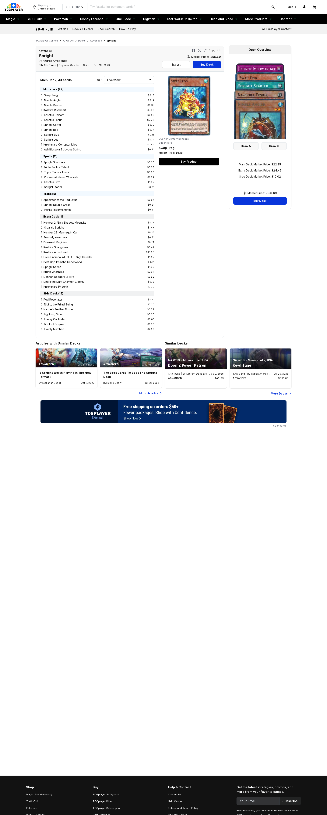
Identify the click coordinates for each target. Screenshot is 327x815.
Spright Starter (53, 187)
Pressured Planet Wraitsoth (61, 177)
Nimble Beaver (53, 105)
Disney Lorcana (92, 19)
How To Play (127, 29)
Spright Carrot (52, 124)
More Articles (148, 393)
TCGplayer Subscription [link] (107, 808)
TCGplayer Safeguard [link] (106, 794)
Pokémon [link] (31, 808)
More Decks (279, 393)
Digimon (149, 19)
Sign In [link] (291, 6)
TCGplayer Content (47, 40)
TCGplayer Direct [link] (103, 801)
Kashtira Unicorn (54, 115)
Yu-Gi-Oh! (34, 19)
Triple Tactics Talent (56, 167)
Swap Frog (51, 95)
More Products (256, 19)
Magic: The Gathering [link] (39, 794)
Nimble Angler (53, 100)
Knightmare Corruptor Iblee (60, 144)
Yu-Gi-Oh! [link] (32, 801)
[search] (178, 7)
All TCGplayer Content (276, 29)
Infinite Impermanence (58, 209)
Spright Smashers (54, 162)
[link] (14, 7)
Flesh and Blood (221, 19)
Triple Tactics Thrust (57, 172)
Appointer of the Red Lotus (60, 199)
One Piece (123, 19)
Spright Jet (51, 139)
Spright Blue (51, 134)
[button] (273, 7)
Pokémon (61, 19)
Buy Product (189, 161)
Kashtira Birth (52, 182)
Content (286, 19)
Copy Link (215, 50)
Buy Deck (206, 64)
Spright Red (51, 129)
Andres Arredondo (56, 60)
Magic (10, 19)
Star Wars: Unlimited (182, 19)
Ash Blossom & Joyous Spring (62, 149)
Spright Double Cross (57, 204)
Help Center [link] (175, 801)
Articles (63, 29)
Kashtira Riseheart (55, 110)
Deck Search (106, 29)
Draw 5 (246, 146)
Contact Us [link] (174, 794)
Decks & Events (82, 29)
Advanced (96, 40)
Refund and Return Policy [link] (183, 808)
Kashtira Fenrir (53, 119)
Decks (82, 40)
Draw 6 (274, 146)
